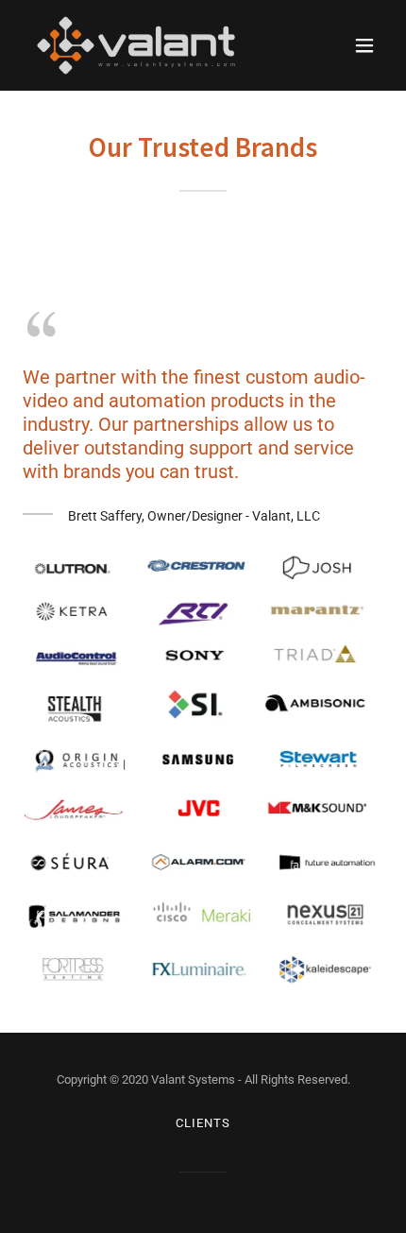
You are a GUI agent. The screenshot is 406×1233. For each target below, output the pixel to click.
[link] (136, 45)
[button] (364, 45)
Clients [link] (202, 1123)
